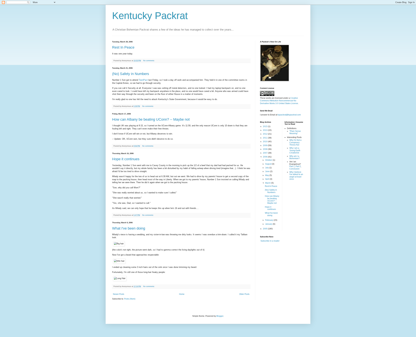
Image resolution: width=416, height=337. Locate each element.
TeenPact (143, 80)
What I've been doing (128, 228)
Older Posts (244, 294)
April (267, 179)
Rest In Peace (123, 47)
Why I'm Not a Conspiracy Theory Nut (295, 142)
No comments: (149, 61)
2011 (265, 138)
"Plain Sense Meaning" (295, 132)
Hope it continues (125, 159)
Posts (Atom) (129, 299)
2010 (265, 141)
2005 (265, 229)
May (267, 175)
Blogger (219, 316)
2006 (265, 157)
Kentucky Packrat (150, 15)
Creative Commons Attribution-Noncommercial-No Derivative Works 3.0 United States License (279, 101)
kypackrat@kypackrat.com (289, 115)
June (267, 171)
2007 (265, 153)
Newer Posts (118, 294)
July (267, 168)
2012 (265, 134)
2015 (265, 126)
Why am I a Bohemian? (294, 157)
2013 (265, 130)
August (268, 164)
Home (181, 294)
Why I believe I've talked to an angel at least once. (296, 175)
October (269, 160)
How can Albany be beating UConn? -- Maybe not (151, 119)
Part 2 (298, 166)
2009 (265, 145)
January (269, 224)
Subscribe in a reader (270, 241)
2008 (265, 149)
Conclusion (294, 169)
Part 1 (292, 166)
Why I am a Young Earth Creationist (294, 150)
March (268, 183)
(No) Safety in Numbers (130, 74)
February (269, 220)
